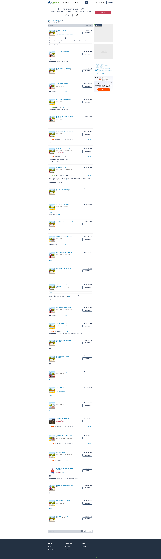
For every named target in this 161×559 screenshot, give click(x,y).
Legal (96, 557)
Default (89, 25)
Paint (57, 325)
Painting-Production (62, 420)
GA (51, 20)
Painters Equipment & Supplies (62, 206)
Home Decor (69, 471)
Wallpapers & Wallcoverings (72, 438)
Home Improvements (68, 309)
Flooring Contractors (99, 71)
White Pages (67, 547)
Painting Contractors (60, 31)
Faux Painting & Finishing (69, 190)
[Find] (86, 2)
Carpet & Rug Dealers (63, 517)
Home (49, 20)
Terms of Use (91, 557)
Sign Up (102, 2)
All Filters (51, 25)
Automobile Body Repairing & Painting (66, 325)
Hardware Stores (58, 20)
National (66, 549)
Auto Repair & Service (60, 222)
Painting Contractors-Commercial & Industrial (73, 150)
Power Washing (67, 53)
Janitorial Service (68, 287)
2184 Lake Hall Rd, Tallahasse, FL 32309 (65, 34)
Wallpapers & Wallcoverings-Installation (72, 69)
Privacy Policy (66, 557)
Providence (58, 214)
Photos (50, 59)
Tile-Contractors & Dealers (100, 73)
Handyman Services (60, 86)
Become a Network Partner (53, 551)
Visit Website (87, 32)
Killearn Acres (58, 299)
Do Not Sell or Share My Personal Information (79, 557)
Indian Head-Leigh (59, 278)
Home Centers (98, 72)
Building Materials (99, 66)
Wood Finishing (67, 169)
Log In (97, 2)
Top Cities (84, 546)
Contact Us (50, 547)
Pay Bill (66, 551)
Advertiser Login (68, 546)
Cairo (53, 20)
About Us (49, 546)
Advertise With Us (51, 549)
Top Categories (84, 547)
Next (90, 531)
